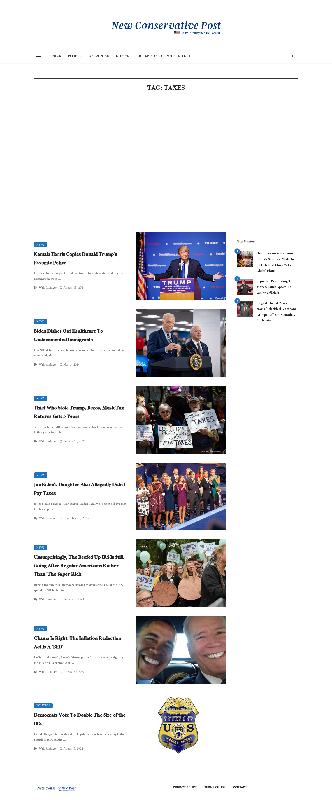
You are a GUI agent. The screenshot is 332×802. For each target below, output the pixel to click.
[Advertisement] (130, 133)
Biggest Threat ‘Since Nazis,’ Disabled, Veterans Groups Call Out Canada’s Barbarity (276, 312)
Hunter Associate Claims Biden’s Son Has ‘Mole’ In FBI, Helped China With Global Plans (275, 262)
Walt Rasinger (48, 287)
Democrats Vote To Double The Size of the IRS (80, 720)
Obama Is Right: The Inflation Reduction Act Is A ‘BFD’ (77, 643)
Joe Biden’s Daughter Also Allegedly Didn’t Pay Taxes (80, 489)
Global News (99, 56)
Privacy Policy (185, 787)
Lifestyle (123, 56)
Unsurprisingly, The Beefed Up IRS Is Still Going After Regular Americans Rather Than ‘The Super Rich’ (78, 566)
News (57, 56)
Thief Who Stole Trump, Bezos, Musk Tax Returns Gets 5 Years (79, 412)
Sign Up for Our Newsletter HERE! (164, 56)
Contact (240, 787)
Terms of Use (215, 787)
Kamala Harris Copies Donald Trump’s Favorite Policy (75, 259)
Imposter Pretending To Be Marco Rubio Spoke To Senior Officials (276, 287)
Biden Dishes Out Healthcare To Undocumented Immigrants (68, 336)
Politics (74, 56)
